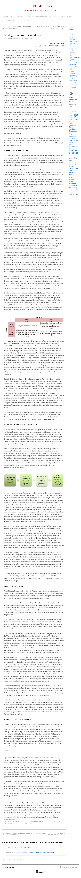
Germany (72, 157)
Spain (76, 189)
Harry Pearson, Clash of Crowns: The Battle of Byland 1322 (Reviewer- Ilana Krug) (74, 78)
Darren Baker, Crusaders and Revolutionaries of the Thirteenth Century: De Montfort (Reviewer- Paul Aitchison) (74, 60)
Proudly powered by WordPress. (69, 867)
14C (71, 119)
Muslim (71, 178)
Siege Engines (73, 185)
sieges (71, 187)
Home (6, 16)
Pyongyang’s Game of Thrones (25, 847)
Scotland (72, 183)
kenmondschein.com (30, 817)
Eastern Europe (73, 146)
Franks (71, 155)
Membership (21, 16)
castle (70, 136)
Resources (21, 20)
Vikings (75, 194)
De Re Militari (40, 6)
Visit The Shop (73, 108)
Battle (71, 127)
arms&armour (72, 125)
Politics (71, 181)
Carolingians (72, 134)
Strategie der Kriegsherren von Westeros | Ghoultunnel (36, 853)
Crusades (74, 140)
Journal (31, 16)
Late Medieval (72, 171)
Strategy (72, 191)
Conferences (41, 16)
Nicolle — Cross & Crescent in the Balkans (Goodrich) (17, 834)
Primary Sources (64, 16)
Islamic (71, 166)
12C (71, 117)
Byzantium (71, 133)
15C (76, 119)
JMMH (76, 168)
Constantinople (73, 138)
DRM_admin (10, 38)
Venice (70, 194)
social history (73, 188)
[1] (24, 243)
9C (70, 115)
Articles (52, 16)
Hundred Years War (73, 163)
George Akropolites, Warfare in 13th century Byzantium (50, 834)
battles (72, 128)
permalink (28, 823)
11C (76, 114)
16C (70, 121)
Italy (71, 168)
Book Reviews (9, 20)
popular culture (47, 821)
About (12, 16)
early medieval (72, 143)
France (74, 152)
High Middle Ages (73, 159)
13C (76, 117)
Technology (72, 192)
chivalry (74, 136)
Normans (72, 179)
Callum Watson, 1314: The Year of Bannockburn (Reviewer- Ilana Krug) (74, 43)
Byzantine (73, 131)
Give (29, 20)
